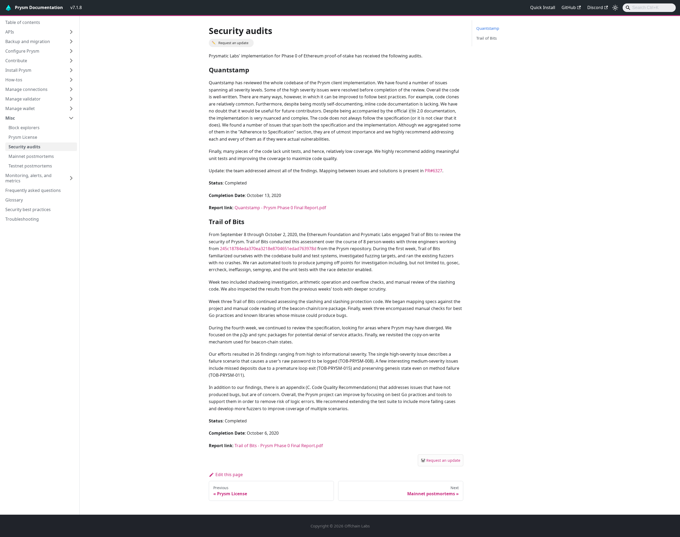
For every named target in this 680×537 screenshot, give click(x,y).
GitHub (569, 7)
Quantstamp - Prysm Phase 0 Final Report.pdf (280, 208)
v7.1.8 (76, 7)
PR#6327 (433, 171)
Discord (595, 7)
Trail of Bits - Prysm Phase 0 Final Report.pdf (279, 445)
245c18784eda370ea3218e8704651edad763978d (268, 248)
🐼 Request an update (440, 460)
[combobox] (649, 7)
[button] (39, 32)
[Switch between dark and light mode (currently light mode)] (615, 7)
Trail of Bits (486, 38)
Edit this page (229, 474)
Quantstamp (487, 28)
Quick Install (542, 7)
